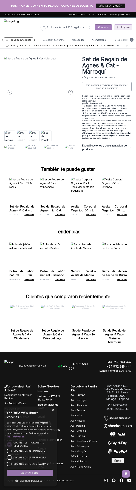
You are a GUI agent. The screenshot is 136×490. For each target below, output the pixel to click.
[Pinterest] (113, 481)
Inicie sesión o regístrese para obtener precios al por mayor (107, 87)
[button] (30, 481)
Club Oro (102, 14)
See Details (29, 215)
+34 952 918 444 (119, 366)
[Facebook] (121, 481)
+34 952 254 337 (119, 362)
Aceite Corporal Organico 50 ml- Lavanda (114, 210)
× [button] (52, 410)
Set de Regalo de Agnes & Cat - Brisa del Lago (52, 334)
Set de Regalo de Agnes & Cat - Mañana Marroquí (114, 336)
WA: (75, 366)
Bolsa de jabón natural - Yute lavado (21, 275)
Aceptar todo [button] (30, 472)
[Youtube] (129, 481)
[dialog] (30, 446)
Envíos (91, 14)
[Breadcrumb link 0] (7, 46)
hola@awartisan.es (32, 366)
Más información (16, 436)
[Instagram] (106, 481)
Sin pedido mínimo (77, 14)
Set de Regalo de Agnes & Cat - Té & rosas (21, 210)
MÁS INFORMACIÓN (110, 5)
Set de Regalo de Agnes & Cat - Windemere (52, 210)
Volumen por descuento (120, 14)
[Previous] (118, 46)
